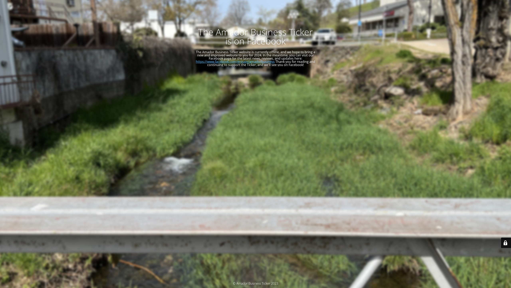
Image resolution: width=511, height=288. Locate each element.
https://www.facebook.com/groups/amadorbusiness (235, 61)
